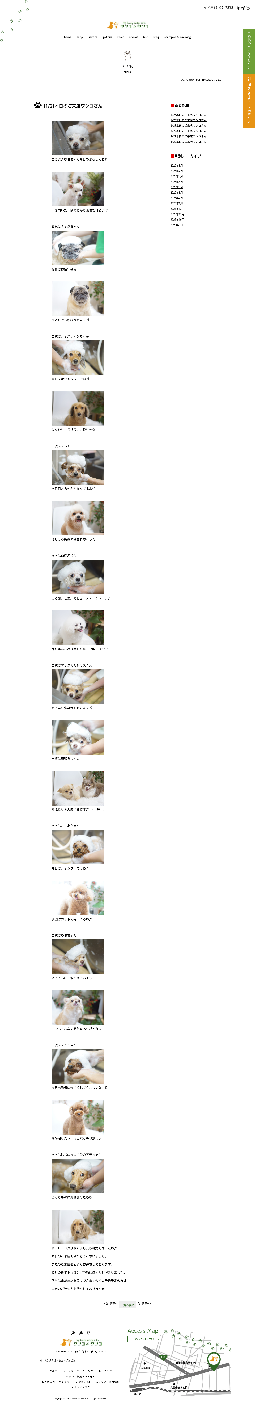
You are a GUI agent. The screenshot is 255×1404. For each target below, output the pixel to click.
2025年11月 (177, 214)
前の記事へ (111, 1303)
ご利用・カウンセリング (64, 1371)
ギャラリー (65, 1382)
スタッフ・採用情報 (108, 1382)
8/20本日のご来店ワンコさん (189, 141)
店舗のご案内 (84, 1382)
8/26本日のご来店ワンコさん (189, 114)
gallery (107, 37)
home (67, 37)
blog (156, 37)
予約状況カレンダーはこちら (249, 51)
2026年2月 (177, 198)
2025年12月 (177, 208)
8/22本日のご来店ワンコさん (189, 131)
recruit (133, 37)
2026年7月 (177, 171)
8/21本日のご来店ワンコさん (189, 136)
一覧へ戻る (127, 1305)
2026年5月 (177, 181)
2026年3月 (177, 192)
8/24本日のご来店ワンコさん (189, 120)
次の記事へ (144, 1303)
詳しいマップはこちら (144, 1339)
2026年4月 (177, 187)
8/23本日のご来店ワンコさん (189, 125)
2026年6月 (177, 176)
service (93, 37)
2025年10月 (177, 219)
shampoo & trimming (177, 37)
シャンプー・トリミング (97, 1371)
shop (80, 37)
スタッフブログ (80, 1387)
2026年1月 (177, 203)
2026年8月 (177, 165)
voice (120, 37)
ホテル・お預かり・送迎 (80, 1376)
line (145, 37)
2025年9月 (177, 225)
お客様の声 (48, 1382)
